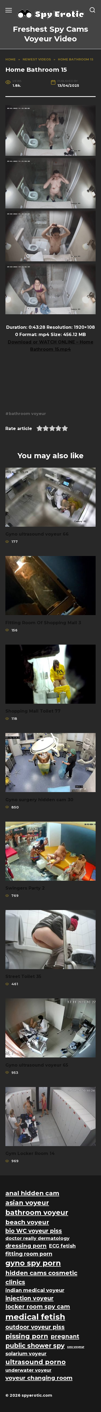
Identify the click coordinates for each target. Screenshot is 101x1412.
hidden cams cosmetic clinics (41, 1277)
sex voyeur (75, 1347)
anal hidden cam (32, 1193)
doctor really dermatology (37, 1238)
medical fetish (35, 1316)
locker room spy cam (37, 1306)
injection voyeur (29, 1298)
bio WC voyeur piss (33, 1230)
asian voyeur (27, 1203)
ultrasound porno (35, 1362)
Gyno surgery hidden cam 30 (39, 799)
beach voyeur (27, 1222)
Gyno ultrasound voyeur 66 (37, 534)
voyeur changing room (38, 1377)
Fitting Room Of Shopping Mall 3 (43, 622)
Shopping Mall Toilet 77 (33, 711)
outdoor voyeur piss (35, 1327)
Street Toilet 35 (23, 976)
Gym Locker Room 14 (30, 1153)
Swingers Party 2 (25, 888)
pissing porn (26, 1336)
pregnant (65, 1336)
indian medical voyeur (34, 1290)
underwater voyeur (28, 1370)
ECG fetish (62, 1246)
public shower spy (35, 1345)
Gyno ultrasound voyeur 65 (36, 1064)
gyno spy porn (33, 1263)
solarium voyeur (26, 1353)
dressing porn (26, 1245)
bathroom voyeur (27, 413)
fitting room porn (28, 1254)
